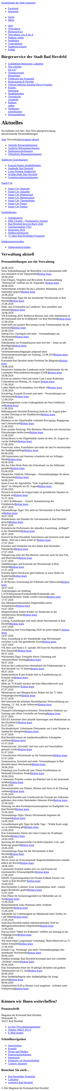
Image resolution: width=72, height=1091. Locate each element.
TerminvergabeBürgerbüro (16, 74)
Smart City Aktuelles (19, 191)
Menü (11, 20)
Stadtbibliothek (16, 93)
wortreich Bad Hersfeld (20, 1082)
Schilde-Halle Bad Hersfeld (22, 174)
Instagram (13, 11)
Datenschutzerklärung (19, 1054)
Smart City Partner (18, 206)
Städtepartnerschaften (12, 241)
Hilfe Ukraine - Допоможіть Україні (28, 220)
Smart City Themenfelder (21, 200)
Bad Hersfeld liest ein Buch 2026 (25, 223)
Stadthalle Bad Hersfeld (20, 168)
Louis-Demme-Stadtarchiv (22, 171)
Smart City (7, 183)
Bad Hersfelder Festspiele (21, 1076)
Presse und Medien (18, 1051)
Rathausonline (12, 104)
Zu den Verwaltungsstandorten (24, 1026)
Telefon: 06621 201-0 (19, 1029)
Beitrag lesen (44, 273)
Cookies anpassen (17, 1063)
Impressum (14, 1057)
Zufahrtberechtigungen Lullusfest (25, 63)
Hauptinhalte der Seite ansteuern (18, 2)
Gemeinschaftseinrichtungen (23, 177)
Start (10, 25)
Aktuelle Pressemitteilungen (23, 145)
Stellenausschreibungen (20, 151)
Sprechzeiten (15, 1045)
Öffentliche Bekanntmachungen (25, 154)
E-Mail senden (15, 1032)
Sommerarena (15, 217)
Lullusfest (13, 1079)
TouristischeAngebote (14, 98)
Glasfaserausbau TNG (20, 226)
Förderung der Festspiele (21, 78)
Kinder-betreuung (13, 89)
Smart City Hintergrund (20, 194)
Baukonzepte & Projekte (21, 81)
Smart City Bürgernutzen (21, 197)
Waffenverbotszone (18, 232)
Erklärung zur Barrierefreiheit (23, 1060)
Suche (11, 17)
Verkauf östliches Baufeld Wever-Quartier (30, 84)
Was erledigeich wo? (15, 68)
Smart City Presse (17, 203)
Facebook (13, 8)
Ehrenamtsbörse (16, 114)
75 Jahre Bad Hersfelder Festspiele (26, 235)
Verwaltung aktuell (29, 139)
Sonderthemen (9, 212)
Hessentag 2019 (16, 229)
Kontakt (12, 1048)
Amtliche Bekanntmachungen (24, 148)
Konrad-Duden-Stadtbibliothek (24, 165)
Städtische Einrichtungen (14, 159)
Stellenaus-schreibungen (15, 110)
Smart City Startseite (19, 188)
